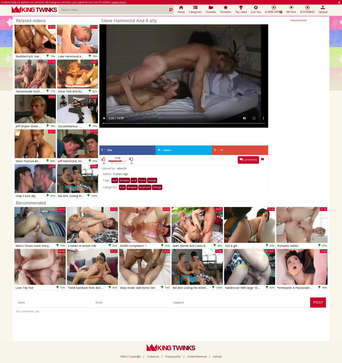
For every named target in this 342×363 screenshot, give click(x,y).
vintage (152, 180)
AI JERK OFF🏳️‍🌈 (273, 12)
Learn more (119, 2)
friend (142, 180)
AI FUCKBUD (307, 12)
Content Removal (196, 356)
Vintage (157, 187)
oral (134, 180)
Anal (122, 187)
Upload (323, 12)
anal (114, 180)
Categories (195, 12)
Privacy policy (173, 356)
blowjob (124, 180)
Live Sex (256, 12)
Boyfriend (144, 187)
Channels (211, 12)
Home (181, 12)
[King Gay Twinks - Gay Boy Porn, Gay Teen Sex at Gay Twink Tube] (35, 10)
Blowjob (132, 187)
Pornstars (225, 12)
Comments (250, 160)
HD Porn (291, 12)
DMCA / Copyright (131, 356)
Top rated (241, 12)
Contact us (153, 356)
